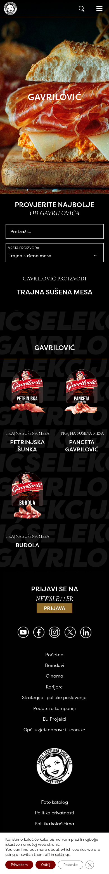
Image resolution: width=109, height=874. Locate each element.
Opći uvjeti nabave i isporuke (54, 730)
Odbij (45, 864)
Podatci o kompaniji (54, 708)
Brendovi (54, 665)
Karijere (54, 687)
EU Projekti (54, 719)
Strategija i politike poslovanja (54, 697)
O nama (54, 676)
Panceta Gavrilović (81, 445)
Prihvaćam (19, 864)
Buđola (27, 545)
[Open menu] (99, 8)
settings (62, 854)
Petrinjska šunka (27, 445)
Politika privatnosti (54, 813)
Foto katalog (54, 802)
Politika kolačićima (54, 824)
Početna (54, 655)
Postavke (70, 864)
